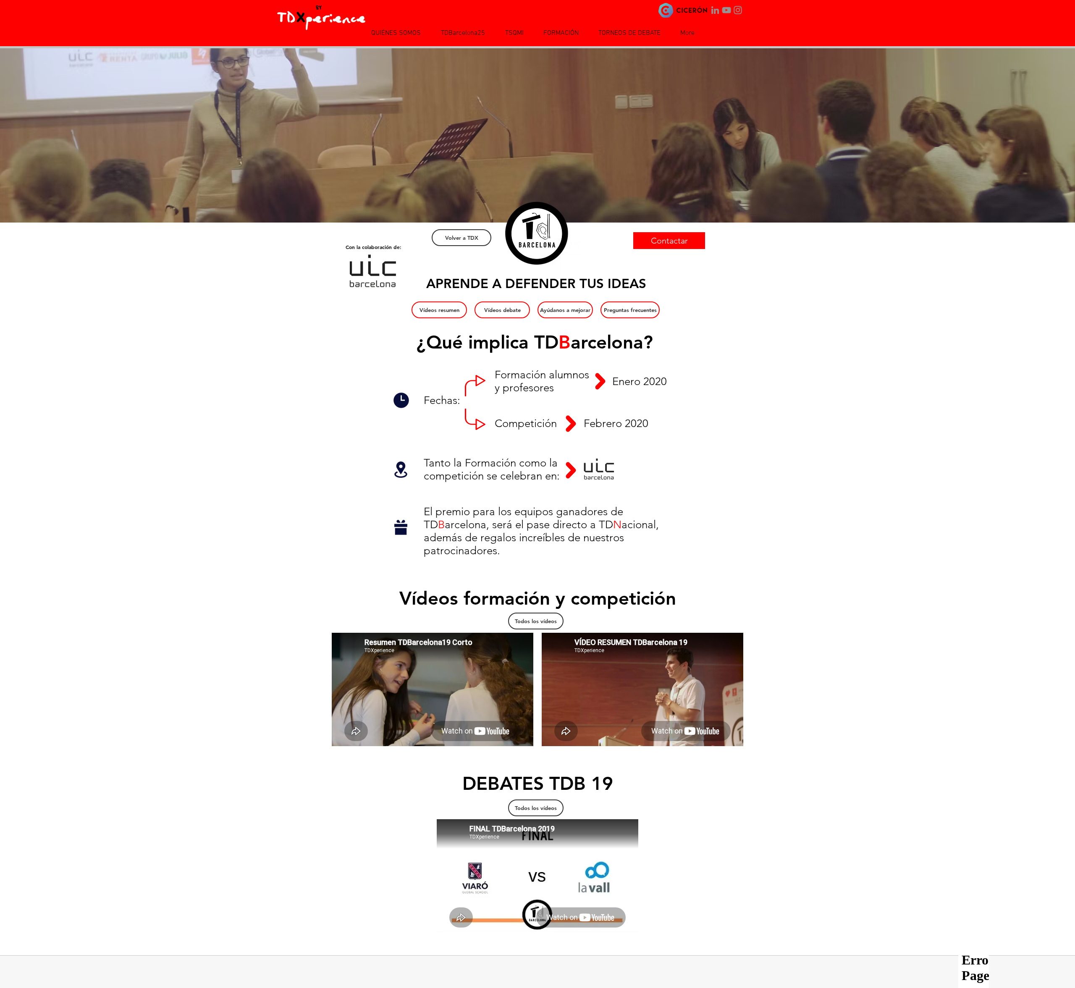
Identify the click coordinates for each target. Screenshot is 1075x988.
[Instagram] (737, 10)
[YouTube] (726, 10)
